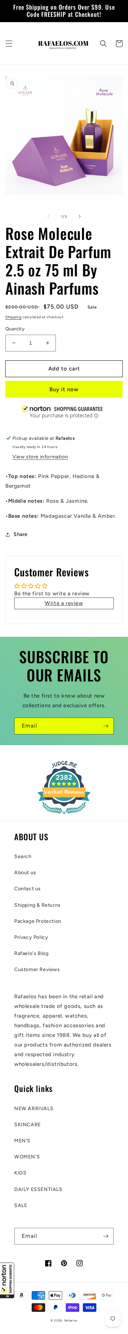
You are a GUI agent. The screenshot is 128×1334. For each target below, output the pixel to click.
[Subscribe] (105, 726)
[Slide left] (48, 216)
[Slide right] (79, 216)
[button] (7, 1280)
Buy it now (64, 389)
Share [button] (21, 534)
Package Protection (38, 921)
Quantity (15, 328)
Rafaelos (71, 1320)
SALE (20, 1205)
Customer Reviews (37, 969)
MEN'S (22, 1141)
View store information (40, 457)
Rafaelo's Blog (31, 953)
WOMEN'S (27, 1157)
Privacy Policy (31, 937)
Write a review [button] (64, 603)
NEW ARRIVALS (33, 1109)
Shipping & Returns (37, 905)
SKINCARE (27, 1125)
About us (25, 873)
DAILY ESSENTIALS (38, 1189)
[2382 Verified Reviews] (64, 815)
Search (23, 856)
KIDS (20, 1173)
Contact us (27, 889)
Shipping (13, 317)
